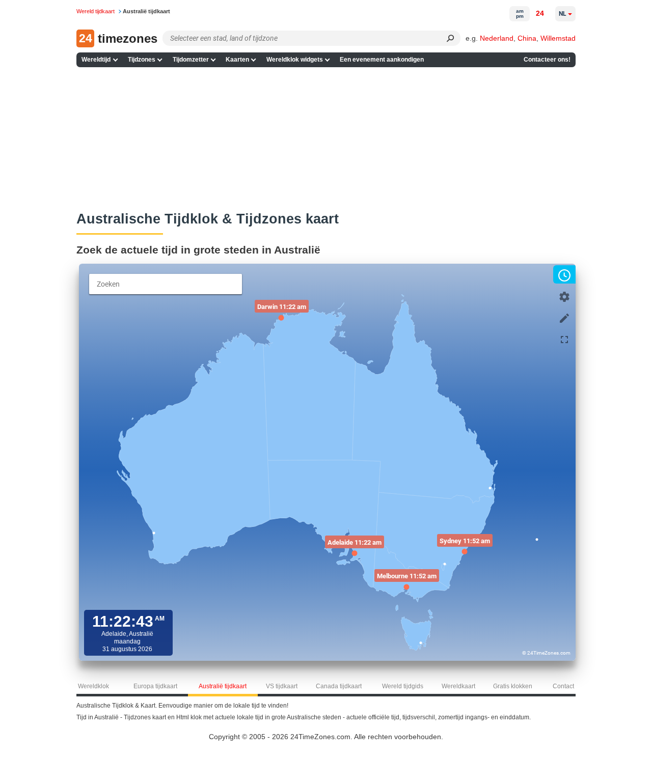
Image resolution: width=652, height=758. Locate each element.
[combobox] (165, 284)
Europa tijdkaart (155, 686)
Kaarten (237, 59)
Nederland (496, 38)
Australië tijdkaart (223, 686)
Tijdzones (141, 59)
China (527, 38)
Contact (563, 686)
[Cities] (564, 317)
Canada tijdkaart (339, 686)
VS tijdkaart (281, 686)
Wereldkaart (458, 686)
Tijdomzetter (191, 59)
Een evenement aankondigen (382, 59)
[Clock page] (564, 274)
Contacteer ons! (547, 59)
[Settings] (564, 296)
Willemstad (558, 38)
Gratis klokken (512, 686)
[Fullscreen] (564, 338)
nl (562, 13)
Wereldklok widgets (294, 59)
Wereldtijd (96, 59)
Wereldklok (93, 686)
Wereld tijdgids (402, 686)
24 (540, 13)
